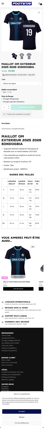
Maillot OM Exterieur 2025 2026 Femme (16, 282)
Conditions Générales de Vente (12, 372)
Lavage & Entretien (8, 338)
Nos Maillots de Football (10, 343)
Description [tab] (6, 123)
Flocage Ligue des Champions (13, 102)
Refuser (21, 417)
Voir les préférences (22, 423)
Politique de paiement (9, 351)
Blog (3, 353)
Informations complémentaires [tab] (13, 129)
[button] (38, 12)
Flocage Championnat (11, 99)
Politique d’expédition (9, 348)
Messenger (5, 390)
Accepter (22, 411)
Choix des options (18, 288)
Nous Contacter (7, 365)
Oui (7, 92)
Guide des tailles (7, 346)
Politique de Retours (9, 377)
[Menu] (5, 3)
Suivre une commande (9, 363)
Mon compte (6, 360)
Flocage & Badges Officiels (11, 340)
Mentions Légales (8, 380)
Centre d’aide (6, 335)
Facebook (5, 388)
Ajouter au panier (26, 107)
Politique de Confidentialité (11, 375)
